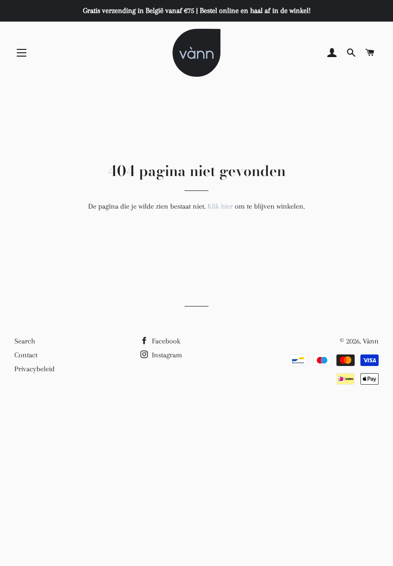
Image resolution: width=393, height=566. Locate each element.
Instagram (166, 355)
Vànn (371, 341)
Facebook (165, 341)
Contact (25, 355)
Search (24, 341)
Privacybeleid (34, 369)
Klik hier (220, 206)
